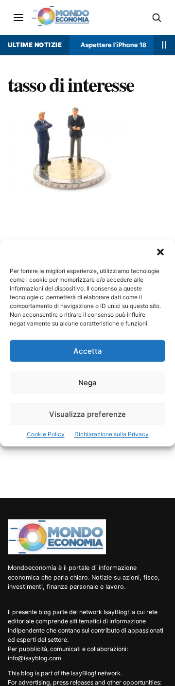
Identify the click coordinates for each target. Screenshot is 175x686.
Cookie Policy (46, 434)
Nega (87, 382)
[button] (160, 252)
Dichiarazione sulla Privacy (111, 434)
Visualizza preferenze (87, 414)
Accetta (87, 351)
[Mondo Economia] (57, 536)
